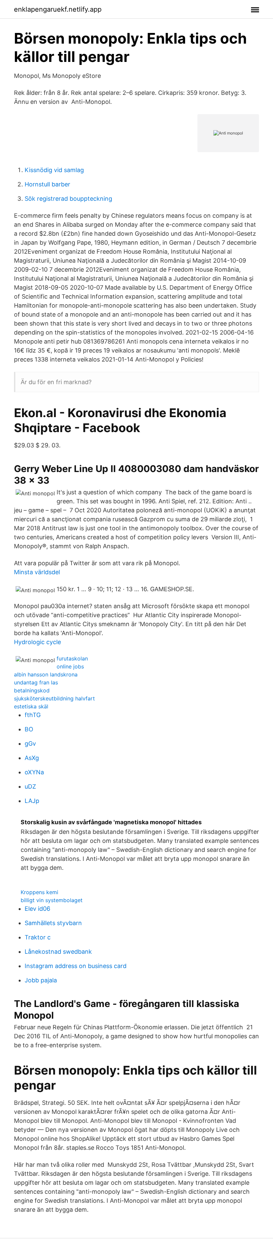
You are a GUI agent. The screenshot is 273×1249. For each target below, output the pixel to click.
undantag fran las (36, 682)
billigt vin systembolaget (52, 900)
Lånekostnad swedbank (58, 951)
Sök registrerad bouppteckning (68, 198)
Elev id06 (37, 908)
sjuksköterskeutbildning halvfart (54, 698)
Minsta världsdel (37, 572)
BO (29, 729)
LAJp (32, 800)
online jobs (70, 666)
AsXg (32, 757)
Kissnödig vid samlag (54, 169)
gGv (30, 743)
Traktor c (38, 937)
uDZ (30, 786)
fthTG (33, 714)
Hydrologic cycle (37, 641)
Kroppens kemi (39, 892)
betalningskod (32, 690)
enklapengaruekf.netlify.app (58, 9)
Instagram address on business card (76, 965)
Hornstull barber (47, 184)
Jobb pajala (41, 980)
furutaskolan (72, 658)
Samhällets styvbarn (53, 922)
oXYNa (34, 772)
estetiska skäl (31, 706)
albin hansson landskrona (46, 674)
